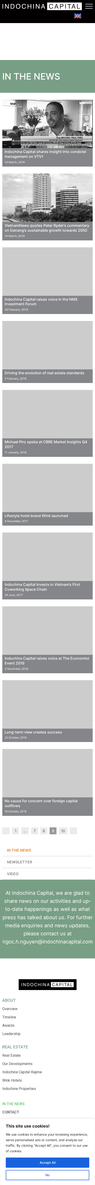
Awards (8, 1025)
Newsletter (19, 862)
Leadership (11, 1034)
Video (12, 873)
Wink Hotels (12, 1080)
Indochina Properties (19, 1088)
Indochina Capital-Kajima (22, 1072)
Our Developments (17, 1064)
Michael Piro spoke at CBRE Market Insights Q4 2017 (46, 444)
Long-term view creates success (33, 732)
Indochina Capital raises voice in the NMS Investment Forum (41, 301)
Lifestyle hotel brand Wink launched (36, 515)
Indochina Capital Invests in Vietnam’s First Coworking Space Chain (42, 587)
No (47, 1175)
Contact (10, 1112)
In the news (19, 850)
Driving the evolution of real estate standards (44, 373)
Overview (10, 1009)
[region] (47, 1152)
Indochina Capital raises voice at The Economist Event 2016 (47, 660)
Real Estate (11, 1055)
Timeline (9, 1017)
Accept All (47, 1162)
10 (63, 831)
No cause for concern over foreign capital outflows (41, 803)
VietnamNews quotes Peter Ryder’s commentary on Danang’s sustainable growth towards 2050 (47, 228)
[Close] (90, 1122)
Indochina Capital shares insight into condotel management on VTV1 (45, 154)
